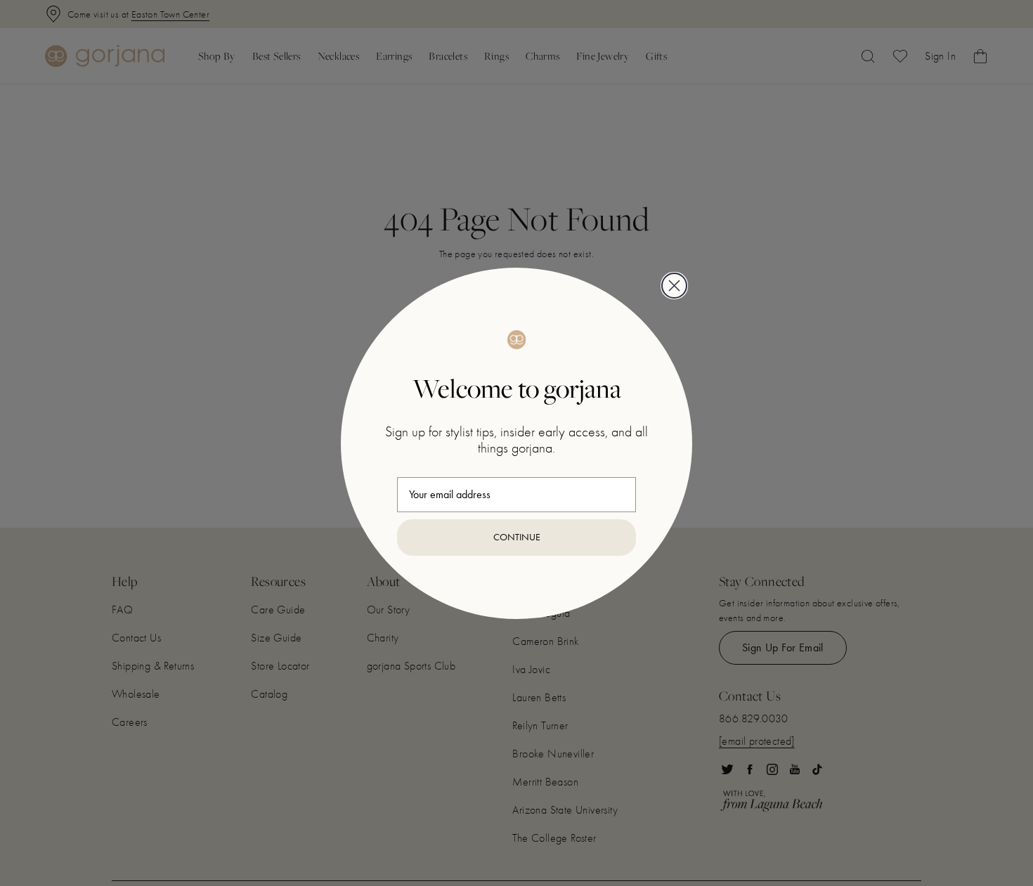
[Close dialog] (674, 285)
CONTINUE (516, 537)
